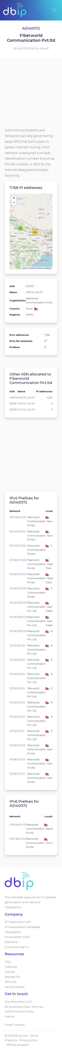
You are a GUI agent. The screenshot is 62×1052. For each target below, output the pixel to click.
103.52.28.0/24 (17, 674)
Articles (10, 971)
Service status (14, 986)
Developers (13, 932)
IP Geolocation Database (22, 927)
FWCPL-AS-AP (26, 397)
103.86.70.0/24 (18, 759)
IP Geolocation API (18, 922)
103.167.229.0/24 (18, 631)
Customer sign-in (17, 947)
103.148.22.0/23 (18, 517)
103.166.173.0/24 (18, 588)
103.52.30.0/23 (17, 702)
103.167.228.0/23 (18, 602)
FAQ (8, 961)
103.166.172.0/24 (18, 574)
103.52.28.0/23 (17, 659)
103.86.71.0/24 (17, 773)
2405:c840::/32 (18, 824)
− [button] (14, 202)
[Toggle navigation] (54, 10)
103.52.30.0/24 (17, 716)
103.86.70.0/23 (17, 745)
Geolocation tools (17, 937)
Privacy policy (28, 1040)
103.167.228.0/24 (18, 617)
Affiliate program (17, 1044)
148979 (13, 397)
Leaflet (24, 268)
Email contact (15, 1024)
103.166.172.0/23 (18, 560)
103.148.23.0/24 (18, 545)
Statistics (11, 942)
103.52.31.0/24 (17, 731)
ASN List (10, 981)
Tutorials (11, 966)
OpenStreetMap (36, 268)
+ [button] (14, 198)
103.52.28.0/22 (17, 645)
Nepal (29, 308)
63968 (13, 403)
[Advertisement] (31, 96)
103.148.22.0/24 (18, 531)
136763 (13, 409)
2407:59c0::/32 (18, 838)
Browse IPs (12, 976)
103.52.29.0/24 (17, 688)
